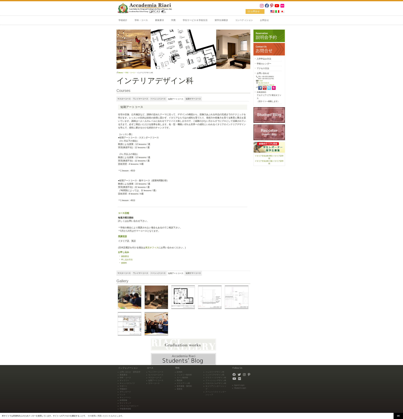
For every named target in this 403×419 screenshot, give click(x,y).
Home (121, 72)
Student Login (240, 388)
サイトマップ (125, 403)
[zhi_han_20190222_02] (156, 297)
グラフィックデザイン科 (215, 378)
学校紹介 (123, 20)
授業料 (124, 263)
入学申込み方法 (264, 59)
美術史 (179, 389)
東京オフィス (152, 247)
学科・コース (141, 20)
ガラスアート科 (183, 383)
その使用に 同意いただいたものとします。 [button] (106, 416)
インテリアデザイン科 (214, 375)
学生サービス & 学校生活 (195, 20)
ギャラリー (124, 380)
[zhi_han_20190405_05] (129, 324)
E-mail (260, 81)
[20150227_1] (129, 297)
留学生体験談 (221, 20)
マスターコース (155, 378)
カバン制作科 (182, 378)
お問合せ (255, 11)
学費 (173, 20)
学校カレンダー (264, 63)
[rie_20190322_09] (183, 297)
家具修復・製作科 (184, 386)
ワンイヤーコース (155, 372)
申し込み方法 (127, 260)
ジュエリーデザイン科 (214, 372)
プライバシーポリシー (129, 406)
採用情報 (123, 400)
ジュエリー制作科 (184, 375)
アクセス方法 (263, 68)
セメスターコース (155, 375)
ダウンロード (125, 392)
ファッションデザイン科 (215, 380)
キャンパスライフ (127, 383)
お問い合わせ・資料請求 (130, 372)
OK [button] (398, 416)
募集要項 (159, 20)
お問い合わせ (263, 73)
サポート (123, 386)
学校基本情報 (125, 409)
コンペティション (244, 20)
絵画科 (179, 372)
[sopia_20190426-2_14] (156, 324)
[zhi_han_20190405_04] (236, 297)
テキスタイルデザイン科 (215, 383)
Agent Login (239, 385)
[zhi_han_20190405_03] (210, 297)
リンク (122, 395)
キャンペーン (125, 397)
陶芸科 (179, 380)
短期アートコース (155, 380)
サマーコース (154, 383)
